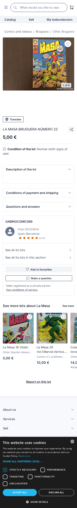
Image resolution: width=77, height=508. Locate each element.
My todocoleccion (60, 19)
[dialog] (38, 472)
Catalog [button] (10, 19)
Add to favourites (41, 269)
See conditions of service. (22, 289)
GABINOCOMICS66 (19, 221)
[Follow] (67, 43)
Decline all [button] (56, 492)
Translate (15, 119)
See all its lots (15, 250)
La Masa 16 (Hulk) (15, 347)
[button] (38, 169)
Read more (24, 456)
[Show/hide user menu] (5, 8)
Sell (31, 19)
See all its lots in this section (25, 257)
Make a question (41, 278)
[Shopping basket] (72, 7)
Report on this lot (38, 382)
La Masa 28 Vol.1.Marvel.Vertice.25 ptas (52, 349)
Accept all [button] (20, 492)
